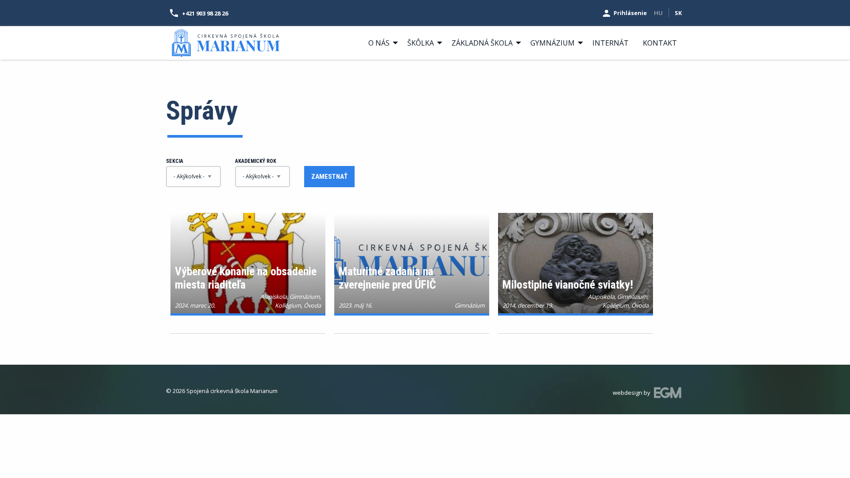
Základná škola (482, 43)
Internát (610, 43)
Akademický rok (255, 161)
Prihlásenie (630, 13)
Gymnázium (552, 43)
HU (658, 13)
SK (678, 13)
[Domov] (226, 42)
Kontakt (660, 43)
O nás (379, 43)
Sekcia (174, 161)
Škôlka (420, 43)
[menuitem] (380, 43)
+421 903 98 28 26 (205, 13)
